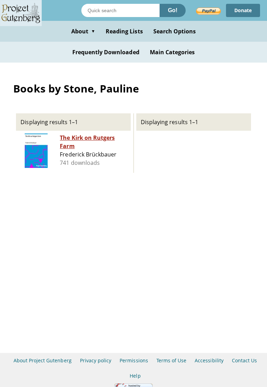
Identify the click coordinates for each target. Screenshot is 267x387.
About (83, 31)
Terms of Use (171, 360)
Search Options (174, 31)
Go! (172, 10)
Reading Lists (124, 31)
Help (135, 375)
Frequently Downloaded (105, 52)
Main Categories (172, 52)
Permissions (134, 360)
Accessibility (209, 360)
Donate (243, 10)
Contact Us (244, 360)
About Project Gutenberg (43, 360)
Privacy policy (96, 360)
